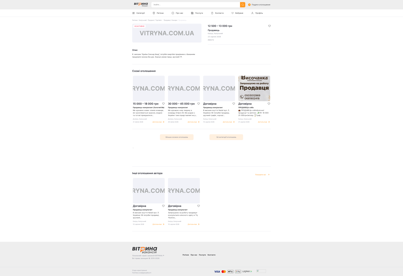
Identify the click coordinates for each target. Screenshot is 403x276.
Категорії (141, 13)
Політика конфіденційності (141, 273)
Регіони (134, 20)
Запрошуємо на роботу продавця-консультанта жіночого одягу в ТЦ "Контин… (183, 215)
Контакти (219, 13)
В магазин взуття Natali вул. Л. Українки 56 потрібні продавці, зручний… (146, 215)
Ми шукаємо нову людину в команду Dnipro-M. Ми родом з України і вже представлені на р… (182, 112)
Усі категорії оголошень (226, 137)
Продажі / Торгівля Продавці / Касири (162, 20)
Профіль (259, 13)
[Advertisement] (162, 156)
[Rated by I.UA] (261, 272)
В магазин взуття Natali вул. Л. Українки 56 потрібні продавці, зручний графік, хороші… (216, 112)
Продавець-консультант (178, 107)
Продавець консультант (213, 107)
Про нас (179, 13)
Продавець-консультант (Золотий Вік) (148, 107)
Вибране (239, 13)
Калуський (143, 20)
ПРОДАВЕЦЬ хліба (246, 107)
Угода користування (139, 270)
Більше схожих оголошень (177, 137)
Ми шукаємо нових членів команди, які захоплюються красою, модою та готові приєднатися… (148, 112)
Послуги (199, 13)
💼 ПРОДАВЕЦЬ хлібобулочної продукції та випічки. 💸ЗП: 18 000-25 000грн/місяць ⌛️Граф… (253, 112)
